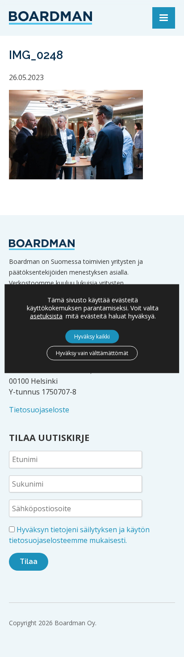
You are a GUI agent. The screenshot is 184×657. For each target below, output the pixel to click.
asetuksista (46, 316)
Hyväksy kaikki (92, 336)
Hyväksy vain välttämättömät (92, 352)
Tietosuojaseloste (39, 410)
